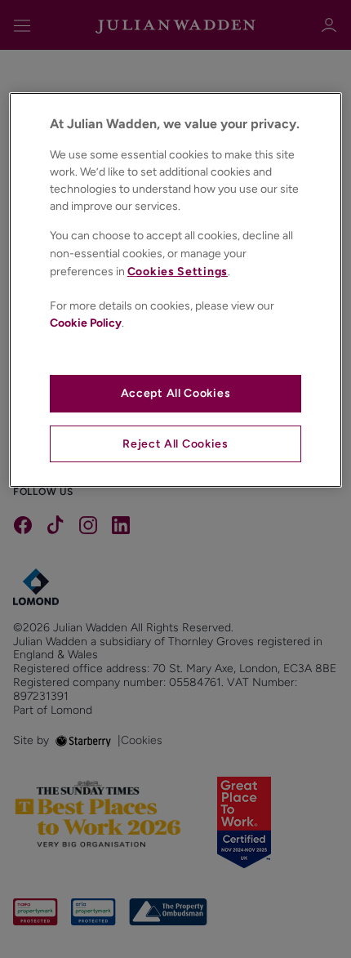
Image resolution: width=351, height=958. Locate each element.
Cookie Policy (86, 323)
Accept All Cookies (176, 393)
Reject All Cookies (175, 444)
